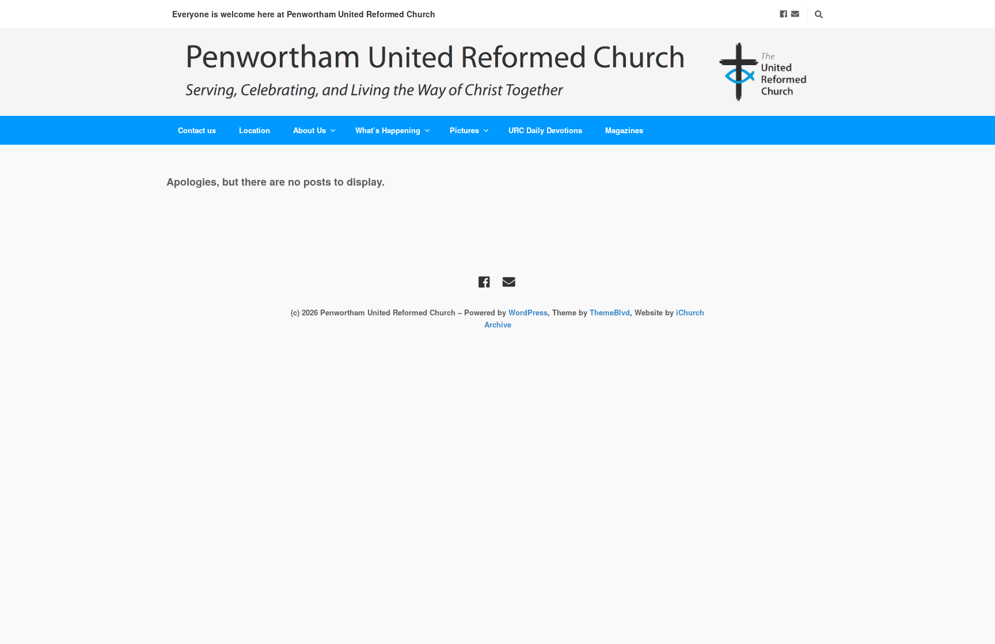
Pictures (464, 130)
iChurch (690, 312)
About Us (309, 130)
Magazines (624, 130)
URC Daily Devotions (545, 130)
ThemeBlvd (610, 312)
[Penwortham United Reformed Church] (497, 71)
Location (254, 130)
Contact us (197, 130)
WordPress (528, 312)
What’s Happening (387, 130)
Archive (497, 324)
